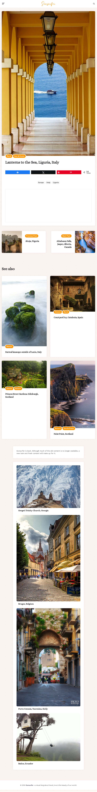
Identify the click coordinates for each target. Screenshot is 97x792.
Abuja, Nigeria (32, 241)
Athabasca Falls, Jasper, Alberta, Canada (64, 244)
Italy (48, 182)
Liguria (56, 182)
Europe (41, 182)
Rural (9, 156)
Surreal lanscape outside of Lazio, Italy (23, 352)
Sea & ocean (19, 156)
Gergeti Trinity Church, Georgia (33, 510)
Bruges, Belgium (26, 604)
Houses (58, 312)
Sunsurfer (29, 785)
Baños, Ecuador (25, 763)
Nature (9, 346)
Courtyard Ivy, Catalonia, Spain (68, 317)
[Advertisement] (48, 205)
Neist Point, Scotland (63, 434)
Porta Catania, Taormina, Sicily (33, 709)
